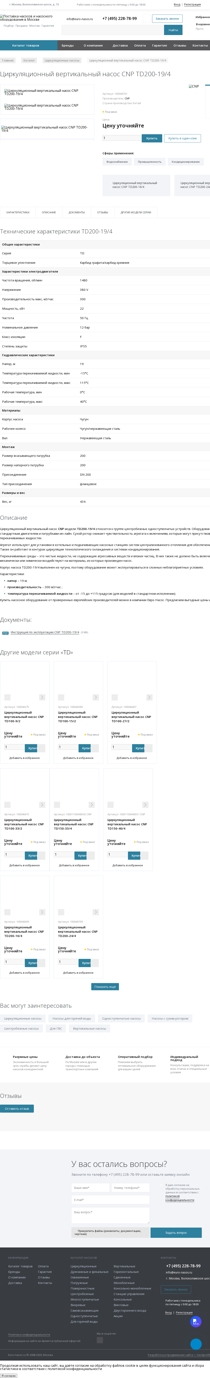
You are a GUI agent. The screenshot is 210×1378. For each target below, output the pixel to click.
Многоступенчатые (85, 1299)
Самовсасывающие (85, 1310)
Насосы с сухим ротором (170, 1018)
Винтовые (121, 1305)
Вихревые (78, 1305)
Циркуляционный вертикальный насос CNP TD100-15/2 (78, 716)
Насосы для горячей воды (71, 1018)
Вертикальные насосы (89, 1028)
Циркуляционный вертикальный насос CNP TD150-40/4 (127, 824)
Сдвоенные (122, 1277)
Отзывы (179, 45)
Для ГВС (56, 1028)
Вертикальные (124, 1266)
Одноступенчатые (84, 1316)
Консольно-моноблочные (132, 1288)
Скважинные (80, 1277)
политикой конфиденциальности (179, 1198)
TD (67, 652)
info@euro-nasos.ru (179, 1272)
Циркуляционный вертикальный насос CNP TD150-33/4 (74, 824)
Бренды (68, 45)
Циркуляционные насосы (22, 1018)
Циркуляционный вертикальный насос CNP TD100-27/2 (131, 716)
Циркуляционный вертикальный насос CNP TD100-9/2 (24, 716)
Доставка (120, 45)
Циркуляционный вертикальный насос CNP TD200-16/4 (24, 931)
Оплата (140, 45)
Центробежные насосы (21, 1028)
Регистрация (192, 4)
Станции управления (129, 1294)
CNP (127, 98)
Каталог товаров (25, 45)
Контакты (200, 45)
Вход (177, 4)
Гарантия (159, 45)
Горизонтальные (126, 1272)
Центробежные (82, 1294)
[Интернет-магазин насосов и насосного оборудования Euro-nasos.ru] (28, 18)
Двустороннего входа (130, 1310)
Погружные (79, 1283)
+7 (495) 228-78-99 (119, 18)
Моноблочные (124, 1283)
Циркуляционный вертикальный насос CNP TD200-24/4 (78, 931)
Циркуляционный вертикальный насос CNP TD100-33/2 (24, 824)
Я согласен (9, 1375)
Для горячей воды (84, 1321)
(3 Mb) (49, 632)
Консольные (123, 1299)
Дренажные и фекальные (89, 1272)
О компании (93, 45)
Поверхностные (83, 1288)
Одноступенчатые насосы (121, 1018)
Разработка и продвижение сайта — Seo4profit (179, 1355)
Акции (118, 1316)
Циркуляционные (84, 1266)
